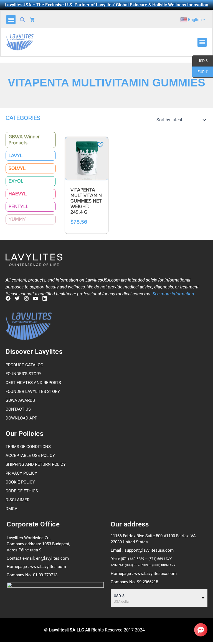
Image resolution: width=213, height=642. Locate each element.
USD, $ (119, 596)
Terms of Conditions (28, 446)
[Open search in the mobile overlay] (22, 19)
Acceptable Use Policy (30, 455)
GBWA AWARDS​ (20, 400)
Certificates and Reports (33, 382)
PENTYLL (18, 206)
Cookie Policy (20, 482)
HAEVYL (18, 193)
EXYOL (16, 181)
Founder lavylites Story (33, 391)
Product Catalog (24, 364)
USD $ (200, 60)
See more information (173, 293)
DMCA (11, 508)
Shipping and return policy (36, 464)
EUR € (200, 72)
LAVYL (15, 155)
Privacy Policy (21, 473)
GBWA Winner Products (24, 139)
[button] (11, 19)
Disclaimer (17, 499)
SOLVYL (17, 168)
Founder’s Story (23, 373)
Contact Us (18, 409)
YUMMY (17, 219)
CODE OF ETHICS (22, 490)
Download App (21, 418)
